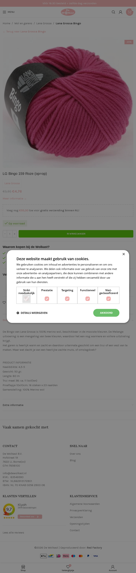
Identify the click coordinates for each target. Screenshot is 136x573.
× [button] (123, 254)
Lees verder (56, 282)
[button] (31, 312)
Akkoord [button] (106, 312)
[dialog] (68, 286)
